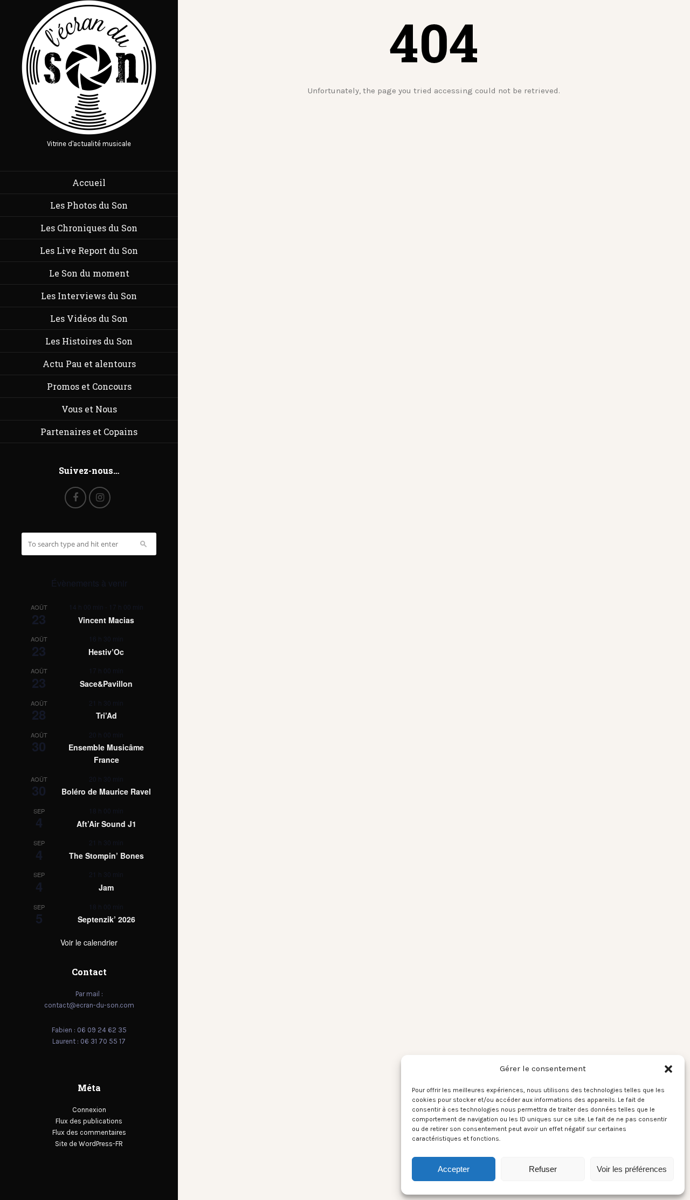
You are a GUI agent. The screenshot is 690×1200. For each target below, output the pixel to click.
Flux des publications (89, 1121)
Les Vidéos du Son (89, 318)
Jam (106, 887)
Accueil (89, 182)
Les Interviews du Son (89, 295)
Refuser (543, 1169)
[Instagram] (100, 497)
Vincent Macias (106, 620)
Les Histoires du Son (89, 341)
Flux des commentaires (89, 1132)
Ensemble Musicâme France (106, 753)
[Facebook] (75, 497)
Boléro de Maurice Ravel (106, 791)
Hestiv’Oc (106, 651)
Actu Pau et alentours (89, 363)
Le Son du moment (89, 273)
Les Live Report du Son (89, 250)
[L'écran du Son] (89, 132)
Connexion (89, 1110)
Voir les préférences (632, 1169)
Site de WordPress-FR (89, 1144)
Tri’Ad (106, 715)
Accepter (454, 1169)
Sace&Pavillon (106, 683)
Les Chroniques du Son (88, 227)
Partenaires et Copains (88, 431)
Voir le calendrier (89, 942)
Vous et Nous (89, 409)
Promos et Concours (89, 386)
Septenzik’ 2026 (106, 919)
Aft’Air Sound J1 (106, 823)
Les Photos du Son (89, 205)
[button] (668, 1069)
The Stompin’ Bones (106, 855)
